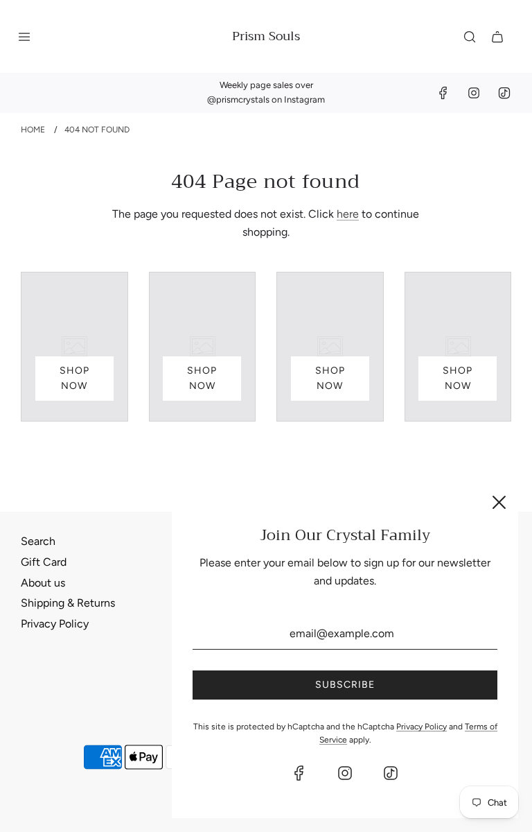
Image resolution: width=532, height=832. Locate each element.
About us (43, 582)
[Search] (470, 36)
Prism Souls (266, 36)
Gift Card (43, 562)
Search (38, 541)
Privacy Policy (55, 623)
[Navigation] (24, 36)
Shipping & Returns (68, 602)
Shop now (74, 378)
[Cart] (497, 36)
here (348, 213)
